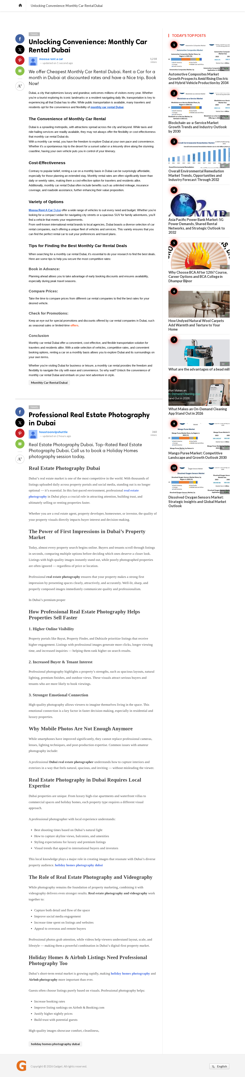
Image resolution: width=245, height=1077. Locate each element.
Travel (34, 34)
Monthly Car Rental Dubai (49, 382)
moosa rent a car (51, 59)
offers (74, 325)
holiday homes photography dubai (79, 865)
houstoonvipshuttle (53, 432)
